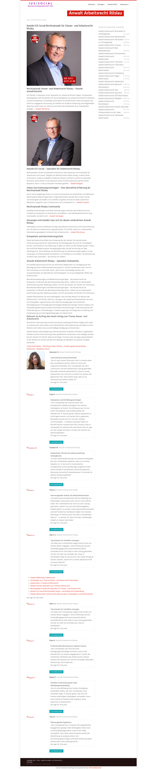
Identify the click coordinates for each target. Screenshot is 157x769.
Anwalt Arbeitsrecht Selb (113, 90)
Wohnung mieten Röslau (52, 346)
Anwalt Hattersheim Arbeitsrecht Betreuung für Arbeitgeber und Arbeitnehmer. (61, 594)
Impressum (124, 4)
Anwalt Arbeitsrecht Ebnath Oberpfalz (113, 107)
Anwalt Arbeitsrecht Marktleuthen (113, 37)
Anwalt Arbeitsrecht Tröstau (113, 45)
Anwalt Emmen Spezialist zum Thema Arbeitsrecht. (50, 586)
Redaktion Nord (43, 349)
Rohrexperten (46, 764)
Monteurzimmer (36, 764)
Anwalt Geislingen (57, 216)
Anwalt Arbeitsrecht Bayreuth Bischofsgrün (113, 85)
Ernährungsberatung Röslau (75, 346)
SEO (29, 764)
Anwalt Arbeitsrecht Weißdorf (113, 98)
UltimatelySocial (94, 768)
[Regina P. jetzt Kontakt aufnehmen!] (36, 685)
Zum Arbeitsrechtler (56, 389)
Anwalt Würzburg (42, 109)
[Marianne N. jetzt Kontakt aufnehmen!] (36, 360)
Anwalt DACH (112, 4)
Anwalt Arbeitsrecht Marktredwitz (113, 68)
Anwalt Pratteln (83, 202)
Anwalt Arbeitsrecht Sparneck (113, 93)
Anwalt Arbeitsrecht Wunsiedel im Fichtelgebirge (113, 32)
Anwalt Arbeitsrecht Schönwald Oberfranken (113, 116)
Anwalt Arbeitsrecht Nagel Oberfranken (113, 77)
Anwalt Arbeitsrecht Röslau (70, 352)
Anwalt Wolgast (77, 183)
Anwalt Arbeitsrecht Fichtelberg (113, 73)
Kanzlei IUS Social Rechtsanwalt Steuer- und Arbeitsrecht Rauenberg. (57, 591)
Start (28, 20)
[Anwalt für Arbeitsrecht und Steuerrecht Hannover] (40, 4)
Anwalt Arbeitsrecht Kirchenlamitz (113, 53)
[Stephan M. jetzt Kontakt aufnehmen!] (36, 456)
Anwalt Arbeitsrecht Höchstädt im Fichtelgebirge (113, 40)
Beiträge (101, 4)
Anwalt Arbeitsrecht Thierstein (113, 62)
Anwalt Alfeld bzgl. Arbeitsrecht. (43, 577)
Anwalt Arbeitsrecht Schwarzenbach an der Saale (113, 110)
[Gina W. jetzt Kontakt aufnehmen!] (36, 725)
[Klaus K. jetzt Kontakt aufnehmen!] (36, 648)
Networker (31, 349)
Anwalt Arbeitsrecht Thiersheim (113, 65)
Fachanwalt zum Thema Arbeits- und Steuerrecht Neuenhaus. (54, 580)
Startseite (91, 4)
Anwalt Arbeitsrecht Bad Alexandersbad (113, 49)
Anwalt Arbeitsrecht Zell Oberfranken (113, 95)
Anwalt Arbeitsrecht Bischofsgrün (113, 102)
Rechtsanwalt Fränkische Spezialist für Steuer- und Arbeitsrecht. (55, 588)
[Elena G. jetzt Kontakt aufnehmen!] (36, 498)
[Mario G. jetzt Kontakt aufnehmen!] (36, 543)
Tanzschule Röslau (34, 346)
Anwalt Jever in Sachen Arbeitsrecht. (44, 583)
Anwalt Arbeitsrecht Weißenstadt (113, 57)
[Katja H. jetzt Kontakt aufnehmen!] (36, 402)
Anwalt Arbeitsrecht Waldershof (113, 81)
